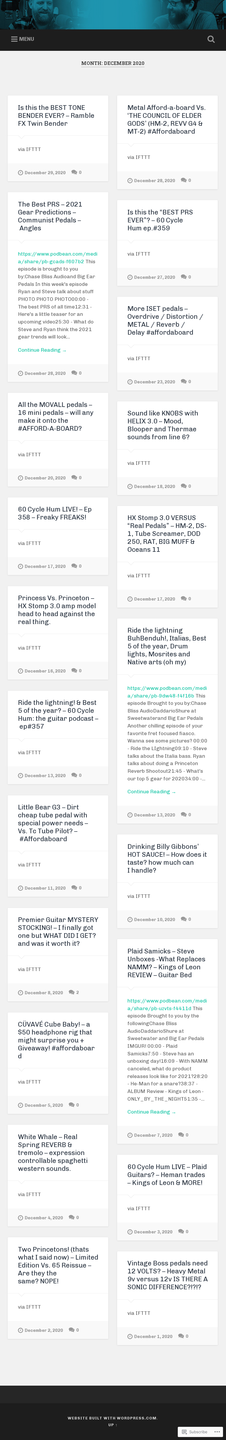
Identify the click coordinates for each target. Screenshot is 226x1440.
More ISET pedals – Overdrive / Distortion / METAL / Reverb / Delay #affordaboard (165, 320)
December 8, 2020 (44, 992)
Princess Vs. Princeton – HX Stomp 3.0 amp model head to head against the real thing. (57, 610)
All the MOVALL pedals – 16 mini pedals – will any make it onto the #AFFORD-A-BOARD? (56, 416)
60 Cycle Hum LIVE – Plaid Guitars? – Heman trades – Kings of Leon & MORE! (167, 1175)
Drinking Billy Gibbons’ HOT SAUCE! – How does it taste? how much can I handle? (167, 858)
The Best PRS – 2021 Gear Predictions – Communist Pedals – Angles (50, 216)
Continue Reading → (42, 350)
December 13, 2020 (154, 815)
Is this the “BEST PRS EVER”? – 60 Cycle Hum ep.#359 (160, 220)
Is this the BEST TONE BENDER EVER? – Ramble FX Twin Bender (56, 116)
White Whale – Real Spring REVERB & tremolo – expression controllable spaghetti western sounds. (53, 1153)
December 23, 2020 (154, 382)
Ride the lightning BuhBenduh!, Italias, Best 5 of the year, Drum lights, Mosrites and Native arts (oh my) (166, 646)
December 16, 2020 (45, 671)
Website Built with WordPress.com (112, 1418)
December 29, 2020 (45, 172)
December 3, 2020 (153, 1232)
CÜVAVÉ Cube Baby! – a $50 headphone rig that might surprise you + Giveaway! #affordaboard (56, 1040)
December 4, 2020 (44, 1218)
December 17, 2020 (45, 566)
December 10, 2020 (154, 919)
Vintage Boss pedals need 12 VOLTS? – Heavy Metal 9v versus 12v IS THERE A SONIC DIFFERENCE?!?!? (167, 1275)
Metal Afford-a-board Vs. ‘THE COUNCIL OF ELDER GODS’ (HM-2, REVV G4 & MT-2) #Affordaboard (166, 119)
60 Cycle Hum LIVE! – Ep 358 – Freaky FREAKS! (55, 513)
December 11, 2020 (45, 888)
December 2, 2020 (44, 1330)
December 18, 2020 (154, 486)
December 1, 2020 (153, 1336)
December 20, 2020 (45, 478)
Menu (26, 39)
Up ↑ (113, 1425)
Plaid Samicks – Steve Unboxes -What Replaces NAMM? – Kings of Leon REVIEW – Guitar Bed (166, 963)
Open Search (210, 39)
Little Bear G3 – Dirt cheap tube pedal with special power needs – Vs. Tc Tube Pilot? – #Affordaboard (53, 823)
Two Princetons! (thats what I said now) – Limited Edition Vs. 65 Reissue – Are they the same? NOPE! (58, 1265)
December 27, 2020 (154, 277)
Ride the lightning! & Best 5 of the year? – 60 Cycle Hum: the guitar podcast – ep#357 (58, 714)
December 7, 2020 (153, 1135)
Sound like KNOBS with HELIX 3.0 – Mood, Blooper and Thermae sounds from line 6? (162, 425)
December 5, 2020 (44, 1105)
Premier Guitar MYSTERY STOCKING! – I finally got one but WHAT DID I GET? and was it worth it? (58, 932)
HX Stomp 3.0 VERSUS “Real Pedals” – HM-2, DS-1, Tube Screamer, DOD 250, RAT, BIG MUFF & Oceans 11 (167, 534)
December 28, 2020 (154, 180)
